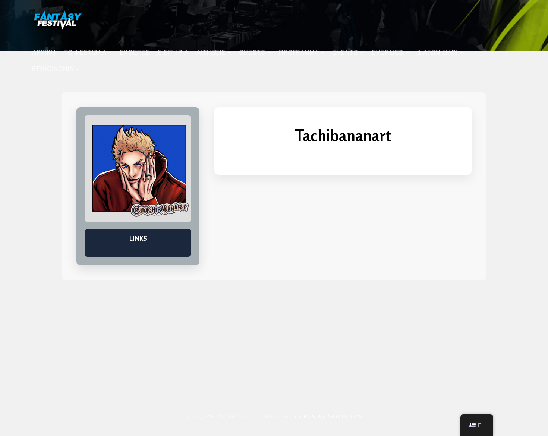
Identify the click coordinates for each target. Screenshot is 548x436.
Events (346, 52)
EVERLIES (388, 52)
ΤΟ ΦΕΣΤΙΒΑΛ (86, 52)
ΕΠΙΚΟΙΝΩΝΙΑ (53, 69)
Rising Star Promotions (327, 416)
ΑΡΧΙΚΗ (44, 52)
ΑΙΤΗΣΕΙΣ (211, 52)
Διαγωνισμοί (438, 52)
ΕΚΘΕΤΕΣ (134, 52)
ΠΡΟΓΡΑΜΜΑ (299, 52)
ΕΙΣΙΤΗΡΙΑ (173, 52)
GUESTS (253, 52)
